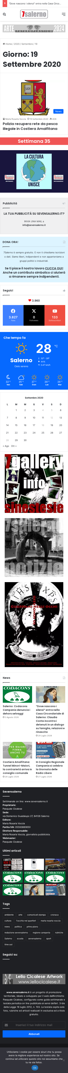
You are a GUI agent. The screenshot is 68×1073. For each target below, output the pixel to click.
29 (16, 440)
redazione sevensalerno (16, 932)
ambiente (9, 914)
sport (48, 938)
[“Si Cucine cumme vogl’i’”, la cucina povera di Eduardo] (34, 864)
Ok (34, 1067)
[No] (63, 1060)
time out (8, 944)
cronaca (55, 914)
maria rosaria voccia (51, 920)
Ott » (14, 446)
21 (7, 432)
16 (25, 425)
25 (42, 432)
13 (60, 417)
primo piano (32, 926)
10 (34, 417)
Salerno (8, 938)
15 (16, 425)
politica (18, 926)
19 (52, 425)
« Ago (6, 446)
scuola (20, 938)
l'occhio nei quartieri (26, 920)
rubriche (59, 932)
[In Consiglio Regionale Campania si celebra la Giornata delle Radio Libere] (50, 750)
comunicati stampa (36, 914)
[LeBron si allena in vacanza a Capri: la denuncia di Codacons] (13, 889)
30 (25, 440)
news (7, 926)
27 (60, 432)
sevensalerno (34, 938)
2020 (17, 43)
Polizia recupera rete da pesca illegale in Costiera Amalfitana (30, 126)
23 (25, 432)
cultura (8, 920)
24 (34, 432)
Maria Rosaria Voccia (15, 119)
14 (7, 425)
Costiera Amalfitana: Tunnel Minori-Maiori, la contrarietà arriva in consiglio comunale (17, 767)
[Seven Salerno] (34, 14)
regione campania (41, 932)
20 (60, 425)
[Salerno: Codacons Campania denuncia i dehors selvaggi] (17, 694)
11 (43, 417)
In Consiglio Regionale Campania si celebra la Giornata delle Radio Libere (50, 767)
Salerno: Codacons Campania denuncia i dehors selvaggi (16, 709)
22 (16, 432)
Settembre (27, 43)
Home (8, 43)
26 (51, 432)
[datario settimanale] (34, 28)
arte (20, 914)
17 (34, 425)
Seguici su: (10, 954)
